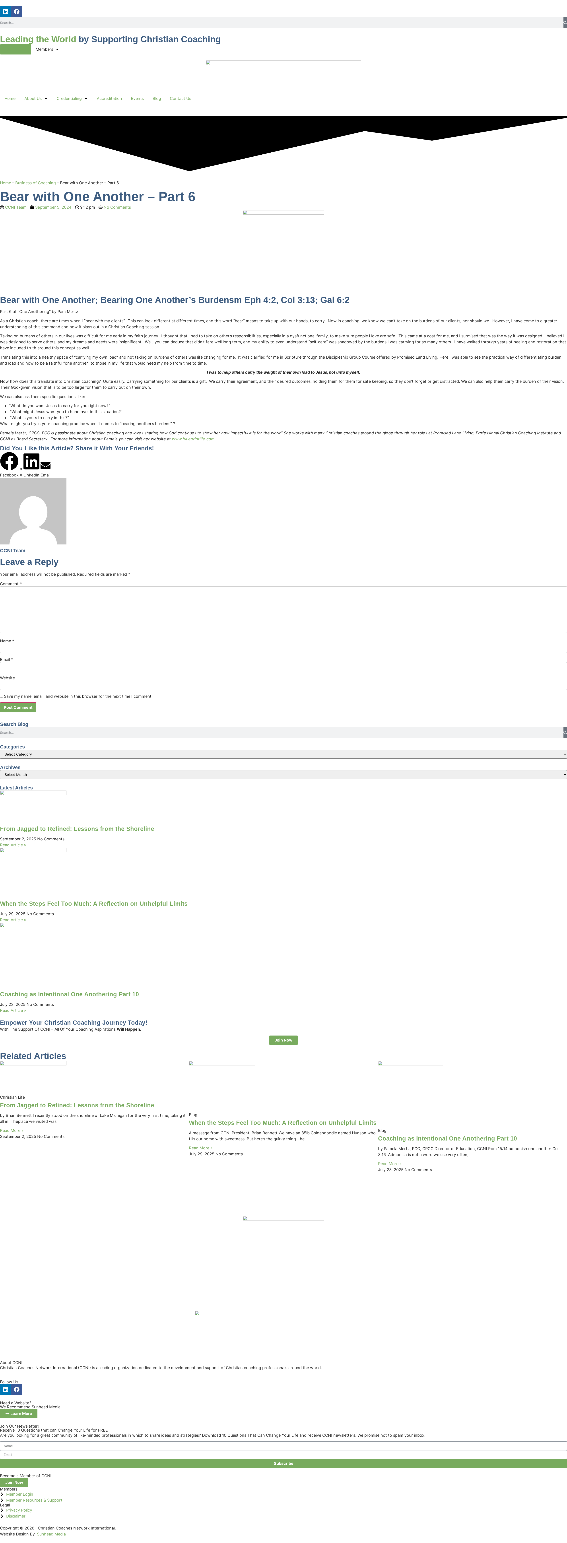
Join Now (16, 49)
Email (6, 660)
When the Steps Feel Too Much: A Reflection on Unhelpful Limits (94, 903)
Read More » (12, 1130)
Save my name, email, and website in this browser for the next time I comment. (78, 696)
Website (7, 678)
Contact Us (180, 98)
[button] (9, 465)
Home (10, 98)
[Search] (565, 22)
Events (137, 98)
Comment (11, 584)
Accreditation (109, 98)
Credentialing (69, 98)
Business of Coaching (35, 183)
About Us (33, 98)
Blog (157, 98)
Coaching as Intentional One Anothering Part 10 (69, 994)
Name (7, 641)
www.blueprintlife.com (193, 439)
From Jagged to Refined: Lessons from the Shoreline (77, 829)
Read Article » (13, 845)
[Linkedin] (5, 11)
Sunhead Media (51, 1534)
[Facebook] (16, 11)
